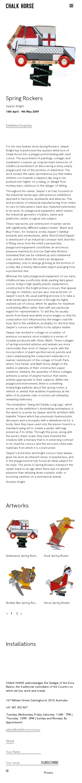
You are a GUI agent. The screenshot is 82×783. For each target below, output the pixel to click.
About (10, 741)
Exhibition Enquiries (19, 126)
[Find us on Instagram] (7, 770)
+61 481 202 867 (16, 707)
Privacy (48, 772)
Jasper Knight (15, 106)
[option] (22, 564)
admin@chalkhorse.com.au (23, 729)
